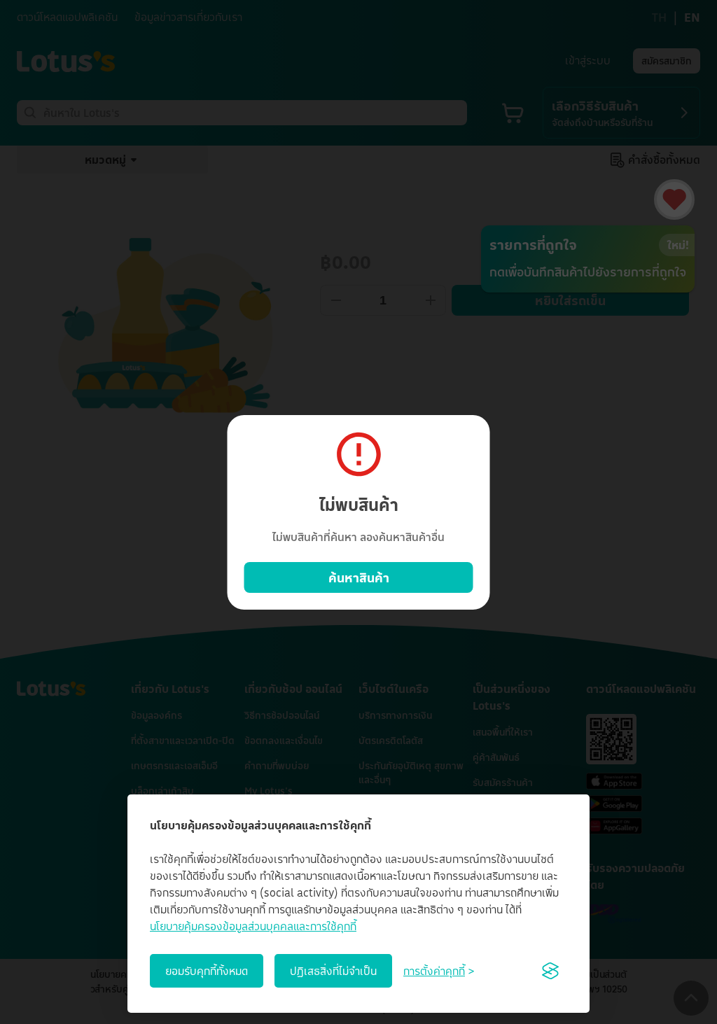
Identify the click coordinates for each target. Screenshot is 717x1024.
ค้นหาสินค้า (358, 577)
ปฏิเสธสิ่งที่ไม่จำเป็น (333, 971)
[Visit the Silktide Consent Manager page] (550, 971)
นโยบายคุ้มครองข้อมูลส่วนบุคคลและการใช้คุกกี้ (253, 926)
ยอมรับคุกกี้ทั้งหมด (206, 971)
